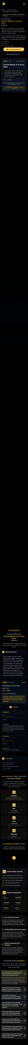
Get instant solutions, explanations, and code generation (14, 88)
